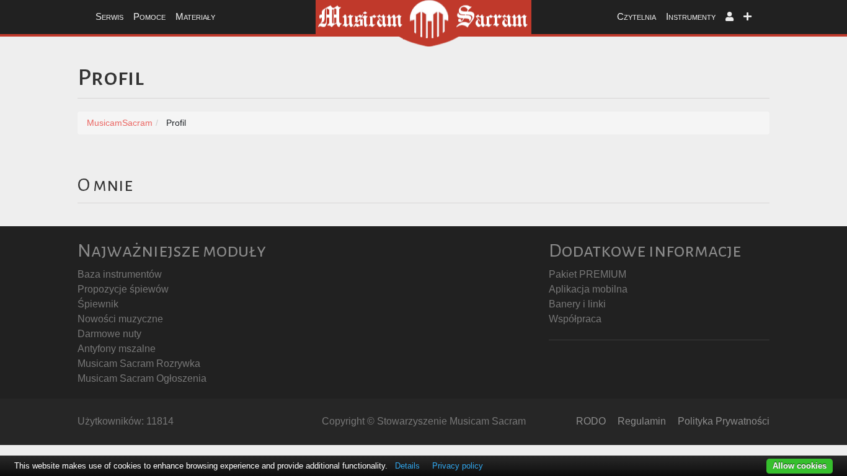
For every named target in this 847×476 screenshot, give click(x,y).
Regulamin (642, 421)
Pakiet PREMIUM (587, 274)
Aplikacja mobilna (588, 289)
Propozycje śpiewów (123, 289)
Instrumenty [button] (691, 16)
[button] (729, 17)
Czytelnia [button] (636, 16)
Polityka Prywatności (723, 421)
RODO (591, 421)
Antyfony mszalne (117, 348)
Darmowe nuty (109, 333)
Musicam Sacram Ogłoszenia (142, 378)
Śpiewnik (98, 304)
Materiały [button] (195, 16)
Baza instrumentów (120, 274)
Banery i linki (577, 304)
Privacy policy (457, 465)
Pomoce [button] (149, 16)
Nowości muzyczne (120, 319)
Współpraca (575, 319)
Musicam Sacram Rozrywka (139, 363)
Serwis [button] (109, 16)
